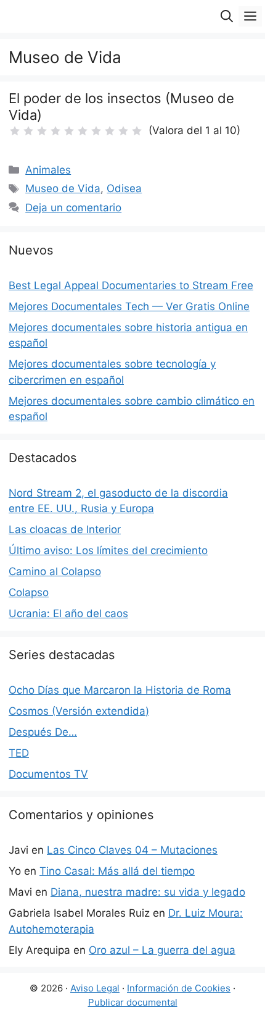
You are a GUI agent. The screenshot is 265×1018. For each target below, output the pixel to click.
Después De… (43, 732)
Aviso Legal (95, 988)
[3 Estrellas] (42, 131)
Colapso (29, 592)
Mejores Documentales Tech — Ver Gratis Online (129, 306)
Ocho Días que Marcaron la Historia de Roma (120, 690)
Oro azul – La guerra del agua (162, 950)
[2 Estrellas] (28, 131)
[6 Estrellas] (82, 131)
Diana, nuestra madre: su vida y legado (148, 892)
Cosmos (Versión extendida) (79, 711)
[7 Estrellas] (96, 131)
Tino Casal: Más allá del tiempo (117, 871)
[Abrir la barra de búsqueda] (226, 16)
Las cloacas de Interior (65, 529)
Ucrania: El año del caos (68, 613)
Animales (48, 170)
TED (19, 753)
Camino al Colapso (55, 571)
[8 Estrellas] (110, 131)
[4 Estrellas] (55, 131)
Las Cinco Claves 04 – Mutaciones (132, 850)
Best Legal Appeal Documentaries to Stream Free (131, 285)
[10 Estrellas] (137, 131)
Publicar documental (132, 1002)
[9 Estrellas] (123, 131)
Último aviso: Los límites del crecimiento (108, 550)
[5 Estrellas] (69, 131)
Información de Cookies (178, 988)
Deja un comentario (73, 207)
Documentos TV (48, 774)
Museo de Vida (62, 188)
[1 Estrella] (15, 131)
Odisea (124, 188)
